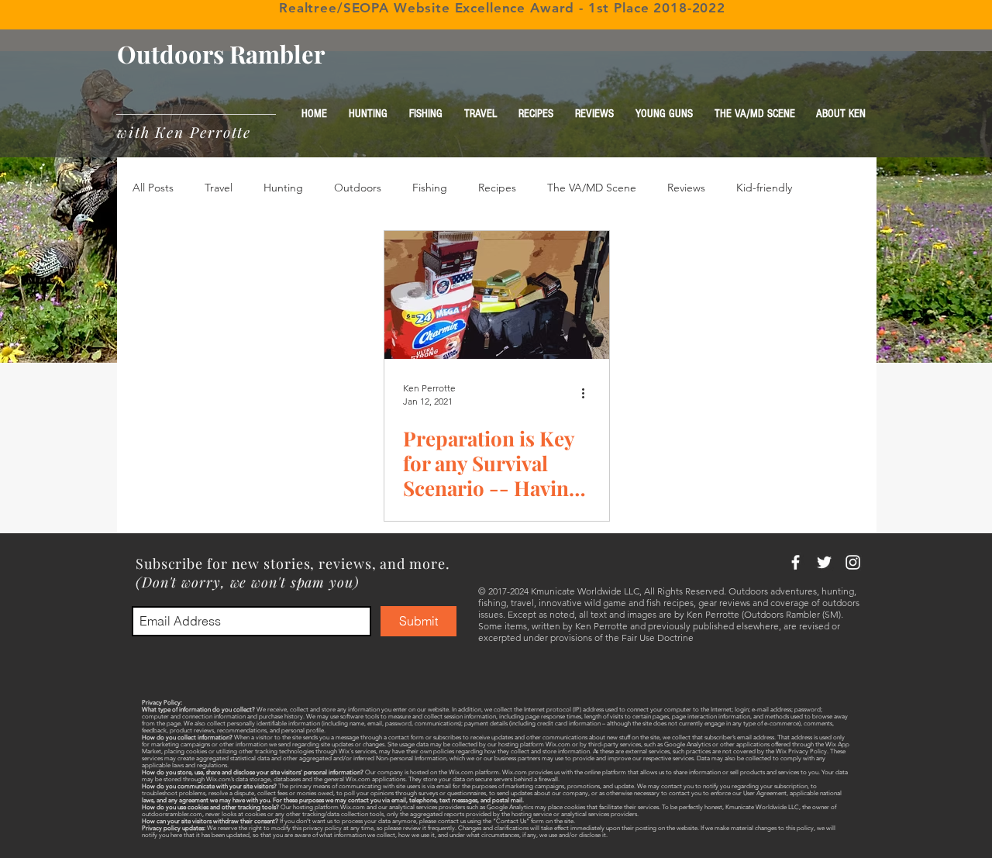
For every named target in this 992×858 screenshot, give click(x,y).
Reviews (686, 188)
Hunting (283, 188)
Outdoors (357, 188)
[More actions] (588, 393)
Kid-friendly (764, 188)
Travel (218, 188)
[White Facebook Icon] (795, 562)
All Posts (153, 188)
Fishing (429, 188)
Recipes (497, 188)
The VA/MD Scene (591, 188)
